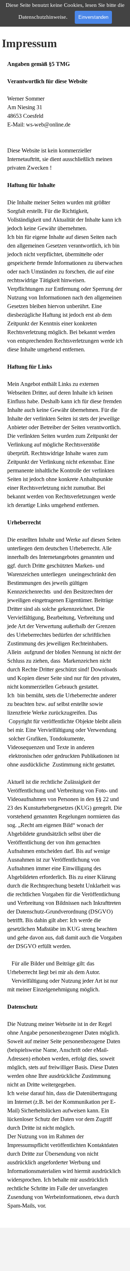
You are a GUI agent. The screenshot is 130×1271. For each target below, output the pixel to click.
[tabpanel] (65, 639)
